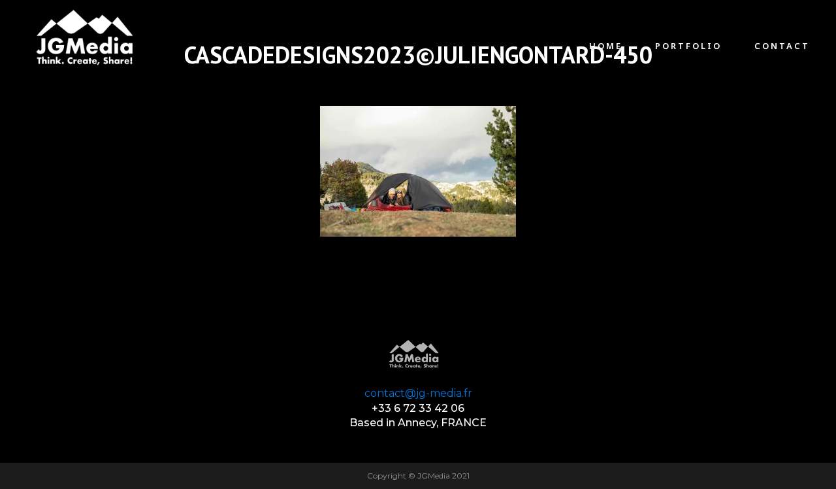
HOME (605, 46)
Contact (782, 46)
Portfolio (688, 46)
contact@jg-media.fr (418, 393)
